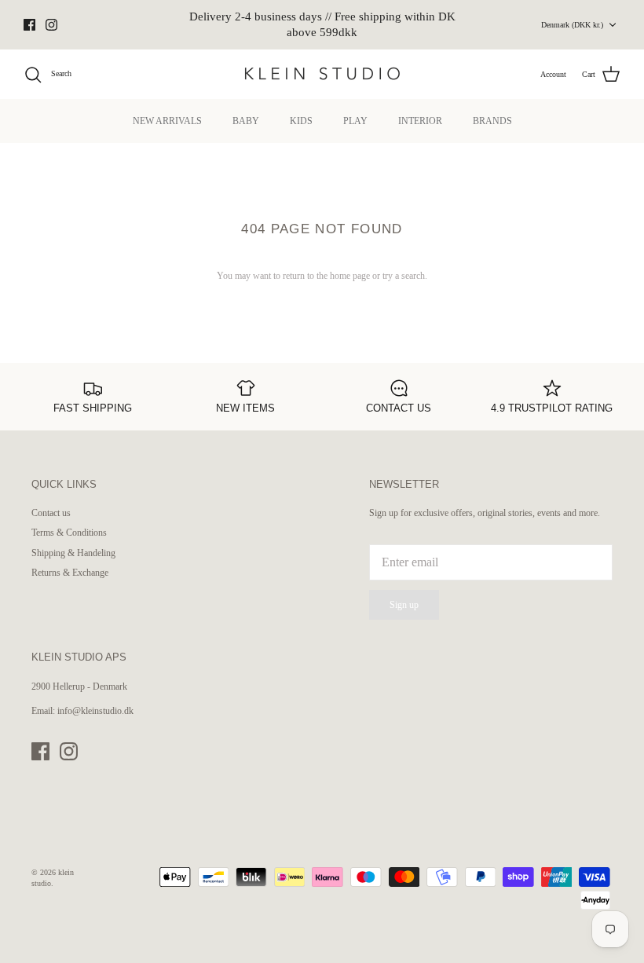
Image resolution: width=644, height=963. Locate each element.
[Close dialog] (608, 335)
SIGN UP (169, 601)
